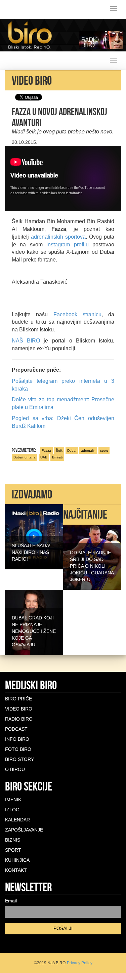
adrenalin (88, 450)
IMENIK (13, 799)
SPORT (13, 850)
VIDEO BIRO (18, 709)
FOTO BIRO (18, 749)
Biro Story (19, 759)
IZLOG (12, 809)
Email (11, 900)
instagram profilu (66, 244)
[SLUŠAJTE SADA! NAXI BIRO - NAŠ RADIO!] (34, 536)
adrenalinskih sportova (58, 237)
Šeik (59, 450)
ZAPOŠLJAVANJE (24, 830)
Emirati (57, 457)
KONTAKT (16, 870)
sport (104, 450)
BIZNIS (12, 840)
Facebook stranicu (77, 314)
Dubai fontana (24, 457)
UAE (43, 457)
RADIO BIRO (19, 719)
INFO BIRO (17, 739)
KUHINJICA (17, 860)
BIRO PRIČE (18, 698)
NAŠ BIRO (26, 340)
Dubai (71, 450)
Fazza (46, 450)
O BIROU (15, 769)
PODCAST (16, 729)
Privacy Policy (79, 963)
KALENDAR (17, 819)
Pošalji (63, 928)
